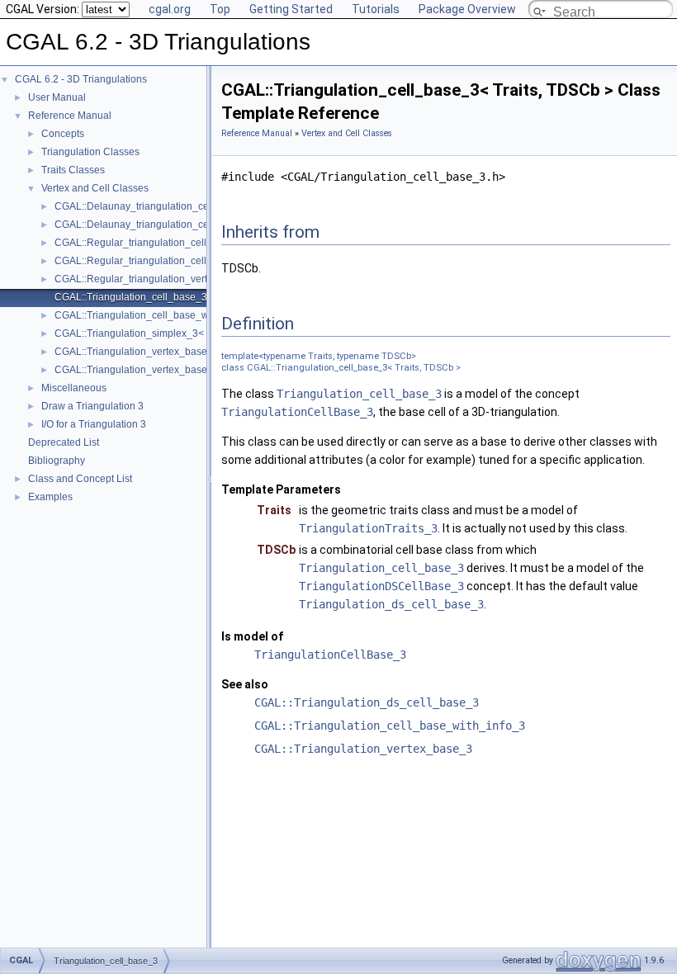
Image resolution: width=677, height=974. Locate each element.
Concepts (62, 133)
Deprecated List (63, 442)
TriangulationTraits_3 (368, 528)
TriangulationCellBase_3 (297, 411)
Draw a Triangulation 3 (92, 406)
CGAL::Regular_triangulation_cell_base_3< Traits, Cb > (179, 242)
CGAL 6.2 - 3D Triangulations (81, 79)
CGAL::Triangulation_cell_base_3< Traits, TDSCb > (170, 297)
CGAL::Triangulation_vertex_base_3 (363, 748)
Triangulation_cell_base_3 (359, 393)
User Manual (57, 97)
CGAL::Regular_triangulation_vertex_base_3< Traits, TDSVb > (195, 279)
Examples (50, 497)
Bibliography (56, 460)
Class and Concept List (80, 479)
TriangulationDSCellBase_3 (381, 586)
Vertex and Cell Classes (95, 188)
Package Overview (467, 9)
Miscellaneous (74, 388)
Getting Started (291, 9)
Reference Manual (69, 115)
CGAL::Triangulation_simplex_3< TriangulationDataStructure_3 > (201, 333)
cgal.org (170, 9)
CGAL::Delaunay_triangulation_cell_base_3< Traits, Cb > (183, 206)
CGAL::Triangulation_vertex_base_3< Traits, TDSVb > (175, 351)
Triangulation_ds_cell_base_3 (391, 604)
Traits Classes (73, 170)
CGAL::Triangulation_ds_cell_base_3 (366, 702)
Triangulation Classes (90, 152)
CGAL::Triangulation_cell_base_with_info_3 (389, 725)
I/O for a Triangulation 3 (93, 424)
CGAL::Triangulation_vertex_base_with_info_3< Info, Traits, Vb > (199, 370)
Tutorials (376, 9)
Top (220, 9)
